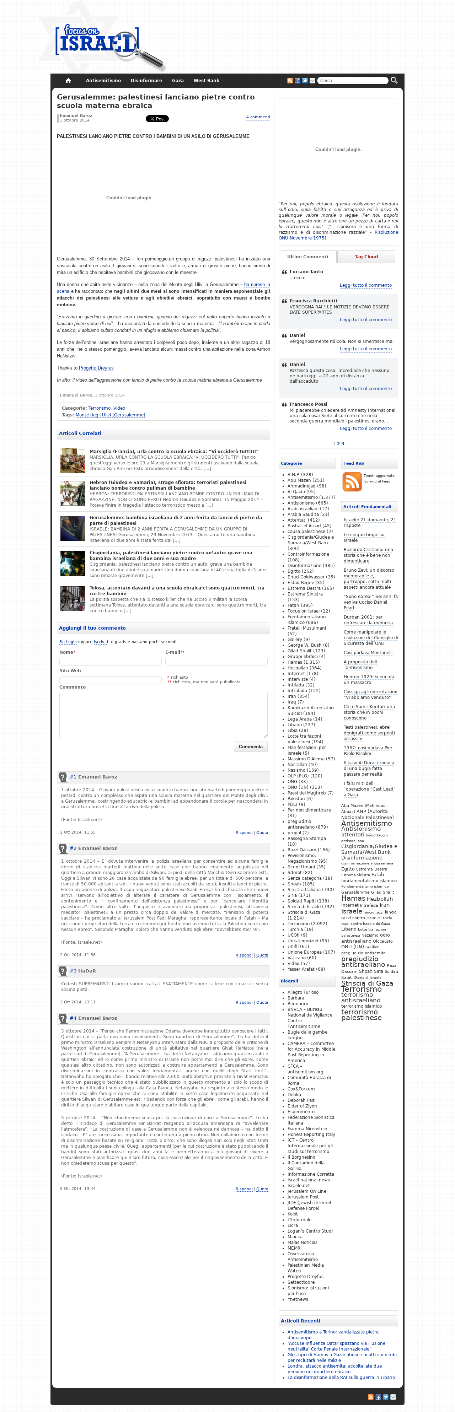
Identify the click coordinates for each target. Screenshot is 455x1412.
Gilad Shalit (382, 892)
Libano (349, 929)
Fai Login (68, 642)
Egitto (348, 869)
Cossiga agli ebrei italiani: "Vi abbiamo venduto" (370, 694)
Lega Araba (300, 719)
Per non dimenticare (309, 810)
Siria (378, 971)
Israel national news (309, 1179)
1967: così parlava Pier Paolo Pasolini (368, 750)
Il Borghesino (301, 1157)
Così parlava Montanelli (368, 652)
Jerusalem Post (303, 1197)
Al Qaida (296, 491)
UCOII (294, 935)
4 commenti (258, 117)
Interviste (298, 679)
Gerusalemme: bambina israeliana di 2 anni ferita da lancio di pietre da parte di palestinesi (176, 520)
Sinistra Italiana (304, 889)
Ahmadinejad (302, 486)
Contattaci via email (312, 80)
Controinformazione (308, 554)
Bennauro (298, 1003)
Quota (262, 832)
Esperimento (301, 1111)
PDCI (293, 804)
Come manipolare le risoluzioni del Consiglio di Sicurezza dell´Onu (371, 638)
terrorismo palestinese (361, 1015)
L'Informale (299, 1219)
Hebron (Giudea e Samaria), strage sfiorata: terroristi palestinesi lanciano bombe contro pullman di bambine (168, 485)
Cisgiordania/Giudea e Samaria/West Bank (369, 849)
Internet (350, 905)
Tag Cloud (366, 256)
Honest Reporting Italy (311, 1134)
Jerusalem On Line (307, 1191)
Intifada (296, 685)
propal (294, 832)
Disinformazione (361, 858)
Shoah (366, 971)
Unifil (293, 946)
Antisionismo (361, 828)
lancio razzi (374, 912)
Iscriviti (101, 642)
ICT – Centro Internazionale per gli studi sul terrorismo (310, 1146)
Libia (293, 730)
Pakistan (296, 798)
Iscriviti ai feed (290, 80)
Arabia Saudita (303, 514)
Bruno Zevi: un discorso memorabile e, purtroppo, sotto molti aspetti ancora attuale (369, 579)
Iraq (292, 702)
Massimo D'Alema (306, 758)
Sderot (295, 872)
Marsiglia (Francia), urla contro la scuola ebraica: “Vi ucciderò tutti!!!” (174, 451)
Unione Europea (305, 952)
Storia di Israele (367, 977)
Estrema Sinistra (355, 875)
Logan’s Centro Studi (310, 1231)
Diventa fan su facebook (297, 80)
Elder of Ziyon (302, 1106)
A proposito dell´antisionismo (360, 664)
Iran (385, 905)
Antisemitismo (366, 823)
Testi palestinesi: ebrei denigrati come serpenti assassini (369, 733)
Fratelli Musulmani (307, 628)
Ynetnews (298, 1299)
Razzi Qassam (302, 849)
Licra (293, 1225)
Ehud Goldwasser (306, 577)
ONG (292, 781)
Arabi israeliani (303, 508)
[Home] (68, 81)
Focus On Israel (102, 37)
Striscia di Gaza (367, 983)
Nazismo (370, 935)
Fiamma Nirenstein (307, 1128)
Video (119, 408)
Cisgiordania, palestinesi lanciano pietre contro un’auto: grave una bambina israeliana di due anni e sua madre (171, 555)
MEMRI (295, 1248)
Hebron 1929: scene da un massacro (369, 679)
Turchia (295, 929)
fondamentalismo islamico (369, 880)
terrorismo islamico (361, 1006)
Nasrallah (297, 764)
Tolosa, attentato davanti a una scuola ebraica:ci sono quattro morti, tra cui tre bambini (177, 591)
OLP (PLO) (298, 776)
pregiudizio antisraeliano (363, 961)
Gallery (295, 639)
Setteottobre (301, 1282)
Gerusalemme (355, 892)
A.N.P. (294, 474)
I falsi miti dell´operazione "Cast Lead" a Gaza (370, 789)
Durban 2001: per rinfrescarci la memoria (368, 620)
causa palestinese (306, 531)
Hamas (353, 898)
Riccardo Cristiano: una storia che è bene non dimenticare (368, 555)
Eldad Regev (301, 582)
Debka (294, 1094)
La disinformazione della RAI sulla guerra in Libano (341, 1377)
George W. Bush (305, 645)
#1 (73, 777)
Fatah (377, 874)
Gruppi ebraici (303, 656)
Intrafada (369, 905)
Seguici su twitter (305, 80)
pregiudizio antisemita (363, 952)
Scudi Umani (301, 866)
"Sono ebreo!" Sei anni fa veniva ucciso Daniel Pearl (371, 602)
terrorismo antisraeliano (360, 997)
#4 (73, 1018)
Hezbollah (380, 899)
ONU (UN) (352, 946)
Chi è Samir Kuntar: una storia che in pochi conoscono (369, 712)
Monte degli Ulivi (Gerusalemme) (110, 415)
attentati (352, 834)
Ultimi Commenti (307, 256)
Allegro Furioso (303, 992)
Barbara (296, 998)
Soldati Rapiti (302, 901)
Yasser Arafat (301, 969)
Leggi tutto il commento (366, 285)
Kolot (293, 1214)
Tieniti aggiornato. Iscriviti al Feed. (380, 478)
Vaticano (297, 957)
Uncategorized (303, 940)
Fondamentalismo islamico (365, 886)
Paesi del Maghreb (307, 793)
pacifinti (372, 947)
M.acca (295, 1236)
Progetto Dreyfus (96, 368)
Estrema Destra (371, 869)
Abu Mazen (299, 480)
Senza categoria (305, 878)
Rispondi (244, 832)
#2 (73, 848)
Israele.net (299, 1185)
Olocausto (383, 941)
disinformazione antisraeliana (367, 863)
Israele (351, 911)
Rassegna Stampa (307, 838)
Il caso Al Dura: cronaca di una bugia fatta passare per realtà (369, 768)
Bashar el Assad (304, 525)
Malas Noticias (302, 1242)
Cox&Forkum (301, 1089)
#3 (73, 971)
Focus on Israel (304, 611)
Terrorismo (100, 408)
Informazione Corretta (311, 1174)
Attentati (297, 520)
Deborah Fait (301, 1100)
